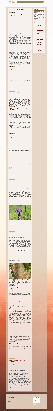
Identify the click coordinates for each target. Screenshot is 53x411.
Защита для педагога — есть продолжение (18, 180)
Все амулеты (27, 1)
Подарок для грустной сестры (15, 92)
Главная (18, 1)
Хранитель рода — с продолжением (17, 232)
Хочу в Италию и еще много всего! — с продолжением (17, 135)
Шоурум (32, 1)
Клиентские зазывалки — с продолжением (18, 68)
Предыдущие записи (12, 389)
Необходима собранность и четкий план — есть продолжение (19, 109)
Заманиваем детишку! (14, 343)
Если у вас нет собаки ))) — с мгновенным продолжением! (18, 361)
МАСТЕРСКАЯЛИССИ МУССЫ (12, 2)
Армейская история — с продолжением (18, 14)
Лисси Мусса (22, 9)
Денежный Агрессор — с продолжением (18, 287)
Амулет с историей (37, 1)
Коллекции (22, 1)
